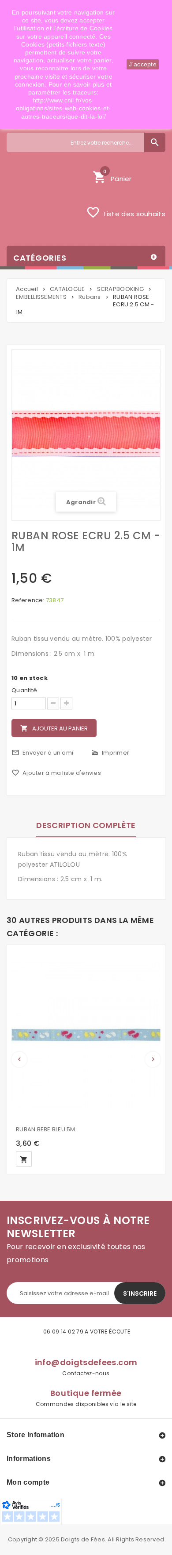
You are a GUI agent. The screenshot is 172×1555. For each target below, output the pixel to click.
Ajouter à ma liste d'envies (56, 773)
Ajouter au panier (54, 728)
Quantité (24, 690)
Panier (112, 176)
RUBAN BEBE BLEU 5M (45, 1129)
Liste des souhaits (125, 212)
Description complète (85, 825)
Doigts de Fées (83, 1539)
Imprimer (110, 752)
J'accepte (143, 64)
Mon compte (28, 1482)
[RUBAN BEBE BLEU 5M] (86, 1035)
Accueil (27, 289)
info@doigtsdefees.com (86, 1362)
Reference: (28, 600)
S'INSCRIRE (140, 1293)
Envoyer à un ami (42, 752)
